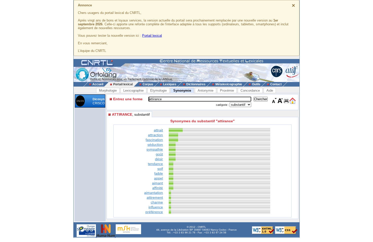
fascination (154, 140)
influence (155, 207)
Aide (269, 90)
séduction (155, 145)
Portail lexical (152, 35)
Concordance (250, 90)
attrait (158, 130)
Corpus (148, 84)
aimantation (153, 193)
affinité (157, 188)
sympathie (154, 149)
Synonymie (182, 90)
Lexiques (169, 84)
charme (157, 202)
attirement (155, 197)
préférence (154, 212)
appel (158, 178)
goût (159, 154)
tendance (155, 164)
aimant (157, 183)
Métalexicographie (228, 84)
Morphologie (108, 90)
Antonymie (205, 90)
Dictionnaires (196, 84)
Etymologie (158, 90)
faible (158, 173)
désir (159, 159)
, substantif (131, 114)
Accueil (97, 84)
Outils (256, 84)
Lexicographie (133, 90)
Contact (276, 84)
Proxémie (227, 90)
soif (160, 169)
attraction (155, 135)
